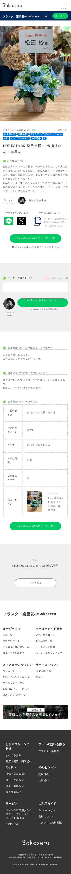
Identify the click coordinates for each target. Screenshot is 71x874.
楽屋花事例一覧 (44, 641)
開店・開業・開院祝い (19, 761)
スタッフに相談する (14, 653)
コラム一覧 (9, 671)
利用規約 (49, 855)
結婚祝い (43, 780)
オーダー (60, 16)
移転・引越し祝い (16, 773)
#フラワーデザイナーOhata (46, 134)
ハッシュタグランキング (49, 653)
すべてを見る (13, 755)
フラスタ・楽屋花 (48, 751)
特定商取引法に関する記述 (21, 857)
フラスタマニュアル (14, 683)
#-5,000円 (9, 134)
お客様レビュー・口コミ (16, 689)
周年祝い (11, 767)
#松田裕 (36, 138)
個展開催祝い (13, 792)
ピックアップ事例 (45, 647)
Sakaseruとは (43, 671)
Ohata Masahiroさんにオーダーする (36, 238)
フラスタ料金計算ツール (16, 647)
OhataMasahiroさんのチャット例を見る (36, 247)
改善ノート (42, 677)
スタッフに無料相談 (50, 822)
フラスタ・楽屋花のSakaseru (21, 16)
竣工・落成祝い (15, 785)
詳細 (34, 130)
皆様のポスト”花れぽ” (15, 695)
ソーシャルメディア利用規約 (49, 857)
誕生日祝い (44, 774)
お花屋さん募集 (35, 855)
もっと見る (35, 582)
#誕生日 (23, 134)
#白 (6, 138)
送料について (46, 816)
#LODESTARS (20, 138)
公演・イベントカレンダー (17, 677)
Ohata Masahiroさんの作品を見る (42, 309)
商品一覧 (7, 634)
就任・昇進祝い (15, 779)
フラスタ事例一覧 (45, 634)
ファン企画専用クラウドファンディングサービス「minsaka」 (19, 814)
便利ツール (12, 823)
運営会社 (22, 855)
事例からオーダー (12, 641)
